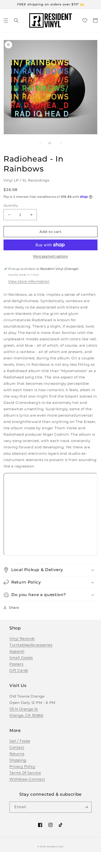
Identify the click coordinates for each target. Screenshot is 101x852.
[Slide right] (61, 143)
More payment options (50, 256)
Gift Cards (18, 670)
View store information (28, 281)
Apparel (16, 651)
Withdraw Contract (27, 779)
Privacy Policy (22, 766)
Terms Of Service (25, 773)
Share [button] (14, 607)
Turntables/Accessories (30, 645)
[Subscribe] (86, 807)
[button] (6, 20)
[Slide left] (40, 143)
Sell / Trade (19, 741)
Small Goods (21, 657)
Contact (16, 747)
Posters (16, 664)
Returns (16, 753)
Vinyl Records (22, 638)
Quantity (11, 205)
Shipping (17, 760)
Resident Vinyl (55, 846)
